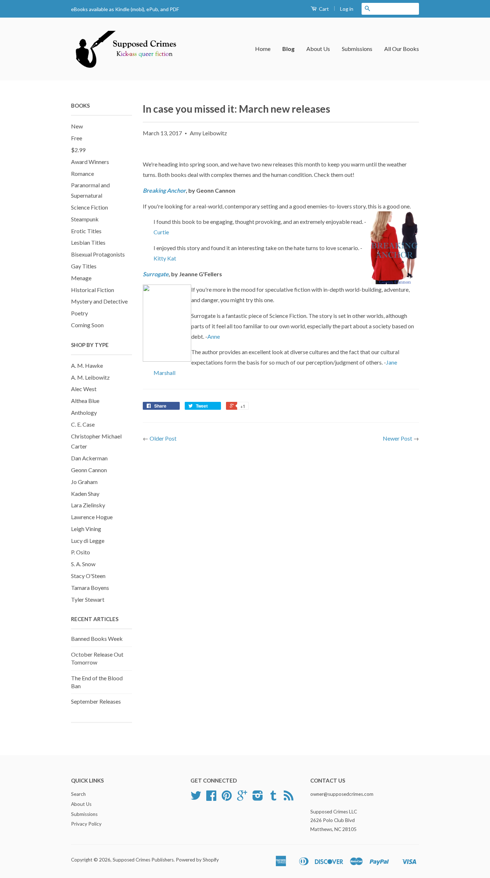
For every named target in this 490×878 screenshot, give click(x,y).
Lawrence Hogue (92, 516)
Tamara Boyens (90, 587)
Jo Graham (84, 481)
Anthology (84, 412)
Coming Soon (87, 324)
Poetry (79, 313)
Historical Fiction (92, 289)
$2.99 (78, 149)
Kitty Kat (165, 258)
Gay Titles (83, 266)
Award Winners (90, 161)
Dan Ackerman (89, 458)
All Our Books (401, 48)
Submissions (357, 48)
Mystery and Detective (99, 301)
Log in (346, 9)
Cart (323, 9)
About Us (318, 48)
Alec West (83, 388)
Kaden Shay (85, 493)
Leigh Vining (86, 528)
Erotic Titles (86, 230)
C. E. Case (83, 424)
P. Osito (80, 552)
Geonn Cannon (89, 469)
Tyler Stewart (87, 599)
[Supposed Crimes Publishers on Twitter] (195, 798)
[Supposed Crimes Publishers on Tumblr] (273, 798)
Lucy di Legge (87, 540)
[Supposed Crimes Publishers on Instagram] (257, 798)
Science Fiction (89, 207)
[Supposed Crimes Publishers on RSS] (288, 798)
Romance (82, 173)
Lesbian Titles (88, 242)
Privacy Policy (86, 824)
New (77, 126)
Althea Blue (85, 400)
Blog (288, 48)
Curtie (161, 232)
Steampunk (85, 219)
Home (262, 48)
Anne (213, 336)
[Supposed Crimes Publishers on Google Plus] (242, 798)
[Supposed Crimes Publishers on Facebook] (211, 798)
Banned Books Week (97, 638)
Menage (81, 277)
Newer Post (397, 438)
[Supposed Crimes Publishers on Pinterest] (226, 798)
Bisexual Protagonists (98, 254)
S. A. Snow (83, 563)
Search (78, 794)
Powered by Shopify (197, 860)
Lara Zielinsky (88, 505)
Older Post (163, 438)
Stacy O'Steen (88, 575)
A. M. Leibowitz (90, 377)
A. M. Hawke (87, 365)
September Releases (96, 701)
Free (76, 138)
